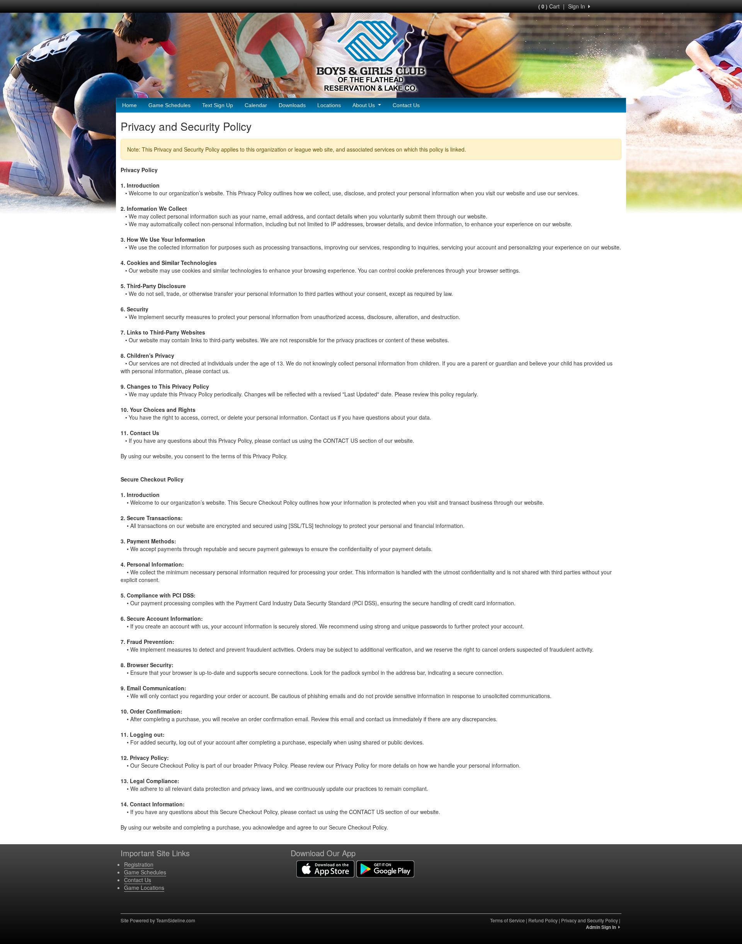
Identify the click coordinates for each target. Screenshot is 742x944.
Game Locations (144, 887)
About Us (364, 105)
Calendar (256, 105)
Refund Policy (543, 920)
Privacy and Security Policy (589, 920)
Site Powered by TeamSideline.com (158, 920)
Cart (549, 6)
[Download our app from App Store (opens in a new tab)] (325, 868)
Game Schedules (169, 105)
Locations (329, 105)
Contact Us (406, 105)
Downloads (292, 105)
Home (129, 105)
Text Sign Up (217, 105)
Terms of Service (507, 920)
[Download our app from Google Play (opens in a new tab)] (385, 868)
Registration (138, 864)
